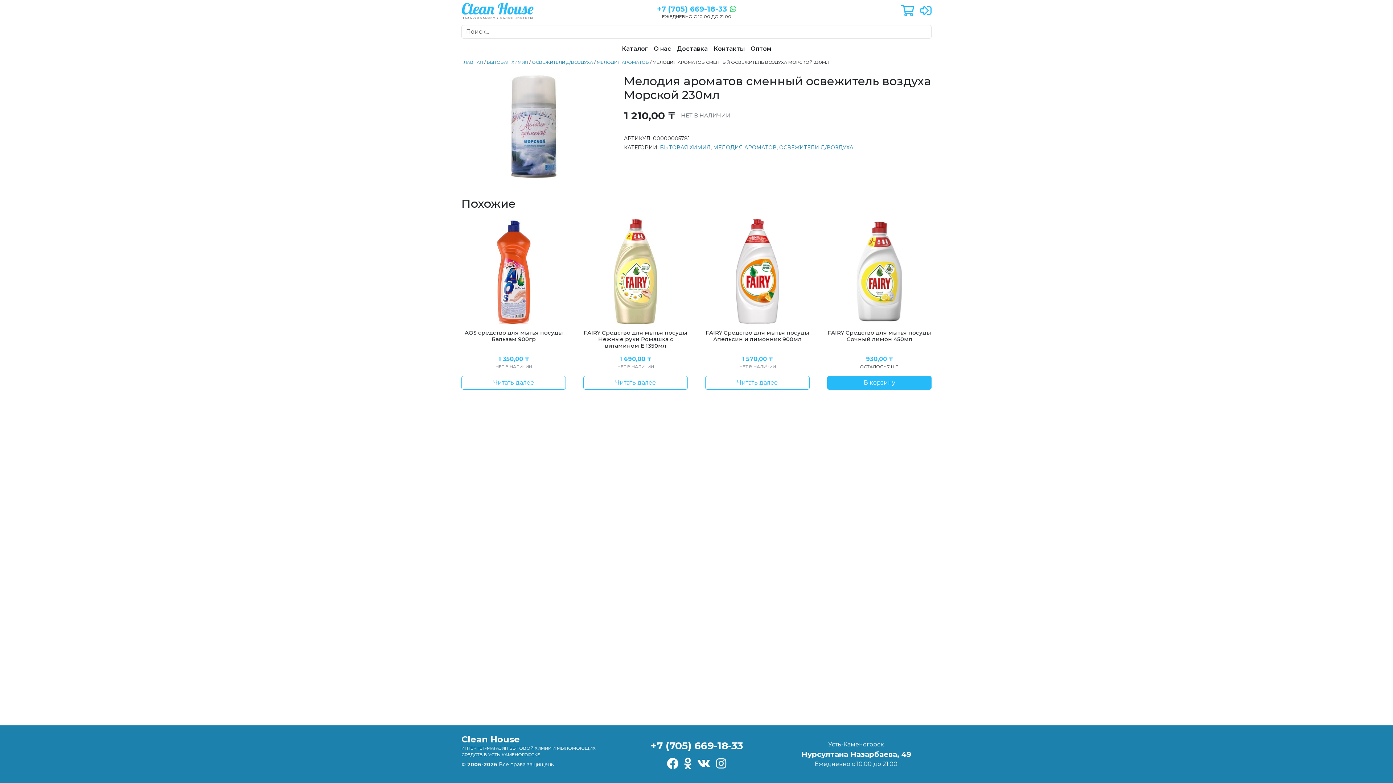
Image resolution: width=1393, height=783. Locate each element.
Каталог (635, 48)
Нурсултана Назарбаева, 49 (856, 754)
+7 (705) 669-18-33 (696, 746)
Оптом (761, 48)
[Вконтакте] (703, 764)
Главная (472, 62)
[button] (907, 11)
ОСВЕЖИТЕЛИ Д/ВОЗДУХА (562, 62)
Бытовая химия (507, 62)
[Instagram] (721, 764)
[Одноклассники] (687, 764)
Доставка (692, 48)
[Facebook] (672, 764)
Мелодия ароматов (623, 62)
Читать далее (513, 382)
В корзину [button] (879, 382)
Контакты (729, 48)
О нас (662, 48)
